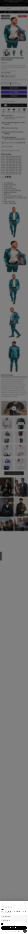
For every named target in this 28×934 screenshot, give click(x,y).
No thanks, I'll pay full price (14, 931)
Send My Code (14, 928)
